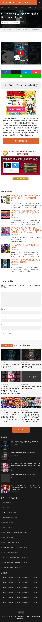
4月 (15, 578)
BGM (9, 7)
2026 (4, 578)
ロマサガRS (15, 22)
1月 (8, 578)
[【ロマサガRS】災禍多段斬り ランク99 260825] (5, 445)
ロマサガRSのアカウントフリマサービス (16, 557)
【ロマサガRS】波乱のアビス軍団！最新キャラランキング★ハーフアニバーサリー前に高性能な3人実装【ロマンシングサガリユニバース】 (26, 230)
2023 (4, 593)
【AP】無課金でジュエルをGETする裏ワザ (15, 547)
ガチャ (15, 7)
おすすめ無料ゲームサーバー (11, 542)
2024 (4, 587)
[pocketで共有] (36, 72)
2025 (4, 583)
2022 (4, 597)
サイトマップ (7, 507)
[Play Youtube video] (21, 53)
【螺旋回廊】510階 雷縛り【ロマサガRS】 (31, 387)
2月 (10, 578)
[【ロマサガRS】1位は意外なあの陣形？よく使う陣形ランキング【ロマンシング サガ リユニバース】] (5, 214)
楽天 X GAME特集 (8, 537)
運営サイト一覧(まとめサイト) (11, 517)
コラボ (21, 7)
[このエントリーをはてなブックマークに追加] (26, 72)
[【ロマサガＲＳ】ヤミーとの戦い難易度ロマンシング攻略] (5, 248)
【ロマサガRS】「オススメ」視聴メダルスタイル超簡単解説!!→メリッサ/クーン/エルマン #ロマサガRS (10, 390)
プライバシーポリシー (9, 512)
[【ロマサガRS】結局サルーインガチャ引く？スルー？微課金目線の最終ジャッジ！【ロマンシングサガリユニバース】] (5, 488)
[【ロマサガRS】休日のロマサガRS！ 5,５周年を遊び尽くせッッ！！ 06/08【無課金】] (5, 199)
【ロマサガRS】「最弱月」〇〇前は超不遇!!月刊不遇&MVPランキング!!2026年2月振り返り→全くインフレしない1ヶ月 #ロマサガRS (31, 417)
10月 (29, 583)
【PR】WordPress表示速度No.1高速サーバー (16, 562)
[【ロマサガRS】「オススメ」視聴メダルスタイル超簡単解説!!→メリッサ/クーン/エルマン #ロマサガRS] (5, 467)
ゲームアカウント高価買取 (10, 552)
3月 (12, 578)
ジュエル (37, 7)
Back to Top (21, 430)
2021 (4, 602)
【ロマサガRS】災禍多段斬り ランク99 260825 (10, 366)
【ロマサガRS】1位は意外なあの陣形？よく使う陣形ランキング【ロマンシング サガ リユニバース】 (26, 213)
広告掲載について (8, 522)
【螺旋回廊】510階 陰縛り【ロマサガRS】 (31, 366)
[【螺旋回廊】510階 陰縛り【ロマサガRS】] (5, 456)
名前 (3, 309)
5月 (17, 578)
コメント (3, 290)
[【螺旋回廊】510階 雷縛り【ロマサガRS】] (5, 478)
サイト (3, 324)
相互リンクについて (8, 527)
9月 (26, 583)
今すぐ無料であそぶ (21, 141)
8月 (24, 578)
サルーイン (29, 7)
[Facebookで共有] (6, 72)
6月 (19, 578)
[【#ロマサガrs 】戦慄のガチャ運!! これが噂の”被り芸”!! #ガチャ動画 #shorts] (5, 263)
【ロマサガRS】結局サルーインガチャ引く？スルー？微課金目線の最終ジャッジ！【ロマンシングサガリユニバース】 (10, 417)
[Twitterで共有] (16, 72)
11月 (32, 583)
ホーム (2, 7)
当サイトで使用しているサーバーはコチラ (15, 532)
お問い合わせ (7, 502)
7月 (22, 578)
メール (3, 317)
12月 (35, 583)
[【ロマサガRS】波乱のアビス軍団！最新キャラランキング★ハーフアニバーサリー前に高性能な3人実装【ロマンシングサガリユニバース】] (5, 231)
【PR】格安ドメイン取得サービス (12, 567)
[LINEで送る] (21, 76)
